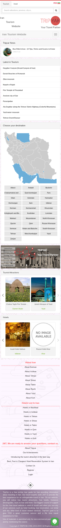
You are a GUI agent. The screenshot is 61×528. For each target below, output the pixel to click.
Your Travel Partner (50, 27)
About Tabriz (30, 385)
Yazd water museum (11, 112)
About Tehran (30, 376)
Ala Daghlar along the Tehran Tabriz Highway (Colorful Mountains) (29, 107)
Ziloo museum (8, 79)
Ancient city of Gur (10, 96)
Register (30, 470)
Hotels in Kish (30, 438)
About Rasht (30, 389)
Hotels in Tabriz (30, 425)
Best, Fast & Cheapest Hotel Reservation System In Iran (30, 461)
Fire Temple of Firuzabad (13, 90)
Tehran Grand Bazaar (11, 118)
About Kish (30, 398)
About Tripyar (30, 448)
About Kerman (30, 367)
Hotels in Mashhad (30, 408)
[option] (43, 294)
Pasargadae (8, 101)
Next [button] (2, 294)
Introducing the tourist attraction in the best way (30, 457)
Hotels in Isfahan (30, 412)
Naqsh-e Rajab (9, 85)
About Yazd (30, 393)
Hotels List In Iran (30, 403)
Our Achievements (30, 452)
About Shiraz (30, 380)
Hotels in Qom (30, 430)
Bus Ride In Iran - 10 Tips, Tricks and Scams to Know (34, 50)
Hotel (16, 4)
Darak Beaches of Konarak (14, 74)
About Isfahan (30, 371)
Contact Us (30, 466)
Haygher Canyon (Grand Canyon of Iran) (19, 68)
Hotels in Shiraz (30, 421)
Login (30, 474)
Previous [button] (58, 294)
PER (55, 3)
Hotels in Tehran (30, 416)
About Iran (30, 362)
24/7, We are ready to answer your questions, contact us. (30, 443)
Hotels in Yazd (30, 434)
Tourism (6, 4)
